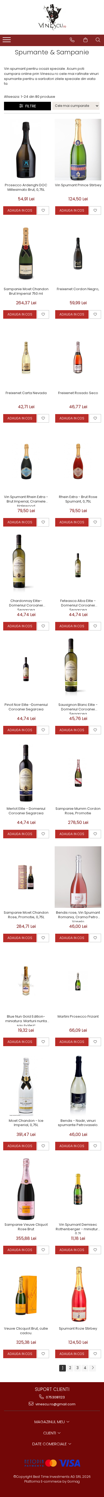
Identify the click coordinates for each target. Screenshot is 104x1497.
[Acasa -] (52, 17)
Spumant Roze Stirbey (78, 1328)
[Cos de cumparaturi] (85, 40)
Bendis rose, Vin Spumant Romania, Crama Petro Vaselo (78, 916)
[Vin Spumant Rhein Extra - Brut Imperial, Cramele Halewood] (26, 461)
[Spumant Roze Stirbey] (78, 1293)
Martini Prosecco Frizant (78, 1016)
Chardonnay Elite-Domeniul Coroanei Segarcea (26, 604)
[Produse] (7, 41)
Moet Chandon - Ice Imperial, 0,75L (26, 1123)
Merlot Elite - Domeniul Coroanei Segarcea (26, 811)
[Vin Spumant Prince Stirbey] (78, 149)
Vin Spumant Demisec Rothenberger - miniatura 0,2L (78, 1228)
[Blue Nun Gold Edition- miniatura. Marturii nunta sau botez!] (26, 981)
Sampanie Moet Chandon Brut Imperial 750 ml (26, 291)
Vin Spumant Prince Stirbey (78, 185)
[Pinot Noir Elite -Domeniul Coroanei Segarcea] (26, 669)
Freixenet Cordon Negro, (78, 289)
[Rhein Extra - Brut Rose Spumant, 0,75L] (78, 461)
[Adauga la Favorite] (43, 210)
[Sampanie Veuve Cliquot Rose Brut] (26, 1189)
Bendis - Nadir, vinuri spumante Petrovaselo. (78, 1123)
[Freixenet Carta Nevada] (26, 357)
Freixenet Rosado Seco (78, 393)
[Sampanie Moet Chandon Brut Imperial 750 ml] (26, 253)
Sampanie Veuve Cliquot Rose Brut (26, 1227)
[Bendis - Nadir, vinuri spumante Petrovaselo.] (78, 1085)
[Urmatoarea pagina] (92, 1368)
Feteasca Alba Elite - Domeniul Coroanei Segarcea (78, 604)
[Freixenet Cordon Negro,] (78, 253)
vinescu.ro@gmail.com (55, 1404)
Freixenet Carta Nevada (26, 393)
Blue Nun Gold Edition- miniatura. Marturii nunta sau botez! (26, 1020)
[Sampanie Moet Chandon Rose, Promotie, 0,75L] (26, 877)
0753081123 (55, 1397)
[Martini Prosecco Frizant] (78, 981)
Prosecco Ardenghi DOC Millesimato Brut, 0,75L (26, 187)
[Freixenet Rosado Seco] (78, 357)
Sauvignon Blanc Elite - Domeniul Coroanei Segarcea (78, 708)
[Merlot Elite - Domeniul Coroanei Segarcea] (26, 773)
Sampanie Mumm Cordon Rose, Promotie (78, 811)
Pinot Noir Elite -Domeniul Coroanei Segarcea (26, 707)
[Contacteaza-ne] (72, 40)
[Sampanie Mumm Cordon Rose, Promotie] (78, 773)
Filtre (29, 106)
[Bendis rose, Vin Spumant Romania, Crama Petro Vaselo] (78, 877)
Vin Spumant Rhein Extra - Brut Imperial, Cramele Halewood (26, 501)
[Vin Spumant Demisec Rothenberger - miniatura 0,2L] (78, 1189)
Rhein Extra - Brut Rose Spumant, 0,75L (78, 499)
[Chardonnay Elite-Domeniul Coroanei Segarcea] (26, 565)
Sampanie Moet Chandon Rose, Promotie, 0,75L (26, 915)
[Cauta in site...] (98, 40)
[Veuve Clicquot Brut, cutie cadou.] (26, 1293)
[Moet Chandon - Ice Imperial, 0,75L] (26, 1085)
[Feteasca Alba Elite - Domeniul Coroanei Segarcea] (78, 565)
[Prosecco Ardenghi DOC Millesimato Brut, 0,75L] (26, 149)
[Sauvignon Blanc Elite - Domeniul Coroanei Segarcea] (78, 669)
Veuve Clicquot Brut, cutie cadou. (26, 1331)
